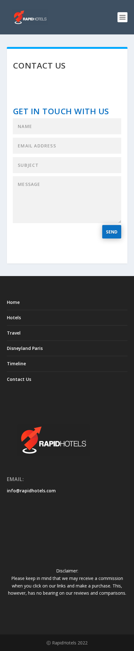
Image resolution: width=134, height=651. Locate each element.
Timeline (16, 364)
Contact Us (19, 379)
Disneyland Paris (25, 348)
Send (111, 232)
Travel (14, 333)
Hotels (14, 317)
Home (13, 302)
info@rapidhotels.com (31, 491)
